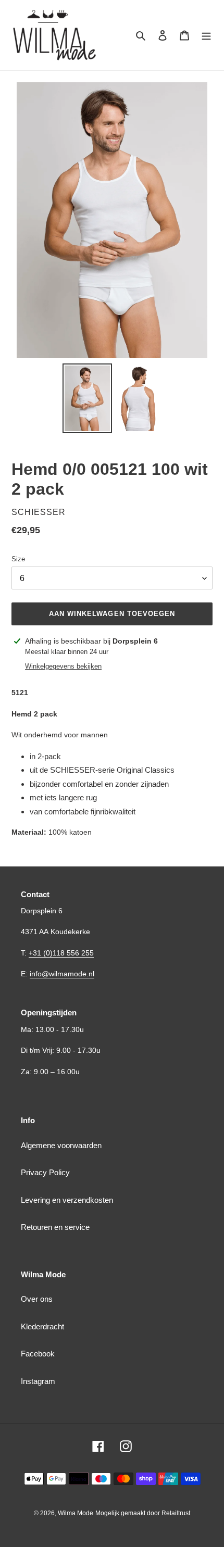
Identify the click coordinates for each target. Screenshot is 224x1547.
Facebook (38, 1353)
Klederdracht (42, 1326)
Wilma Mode (75, 1513)
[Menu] (206, 35)
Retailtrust (175, 1513)
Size (18, 559)
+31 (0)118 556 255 (61, 953)
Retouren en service (55, 1227)
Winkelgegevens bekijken (63, 666)
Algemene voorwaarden (61, 1145)
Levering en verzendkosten (67, 1200)
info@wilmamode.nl (62, 974)
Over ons (37, 1298)
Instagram (38, 1381)
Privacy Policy (45, 1172)
